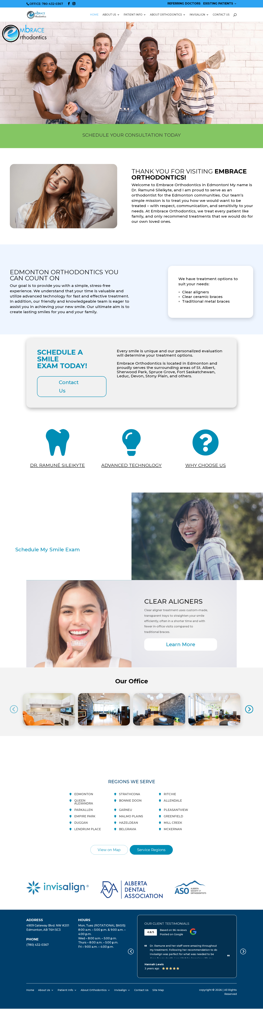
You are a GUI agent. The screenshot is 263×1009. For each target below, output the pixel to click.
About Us (44, 989)
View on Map (109, 850)
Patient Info (65, 989)
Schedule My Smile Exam (47, 549)
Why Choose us (205, 465)
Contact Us (221, 14)
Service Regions (151, 850)
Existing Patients (218, 3)
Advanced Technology (131, 465)
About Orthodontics (94, 989)
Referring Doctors (184, 3)
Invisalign (197, 14)
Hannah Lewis (154, 964)
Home (94, 14)
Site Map (158, 989)
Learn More (180, 644)
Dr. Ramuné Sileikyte (57, 465)
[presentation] (14, 709)
